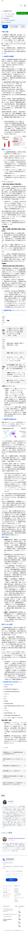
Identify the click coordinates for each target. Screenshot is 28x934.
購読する (12, 879)
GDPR (15, 899)
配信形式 (16, 890)
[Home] (7, 5)
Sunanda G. (6, 18)
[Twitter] (20, 922)
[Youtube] (20, 925)
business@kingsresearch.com (8, 914)
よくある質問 (17, 894)
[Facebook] (20, 911)
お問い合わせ (6, 895)
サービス (5, 888)
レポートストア (6, 890)
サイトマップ (6, 897)
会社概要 (5, 892)
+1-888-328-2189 (7, 916)
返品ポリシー (17, 895)
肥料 (24, 644)
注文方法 (16, 888)
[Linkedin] (20, 918)
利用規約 (16, 892)
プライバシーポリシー (19, 897)
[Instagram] (20, 915)
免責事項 (16, 901)
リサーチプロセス (7, 894)
